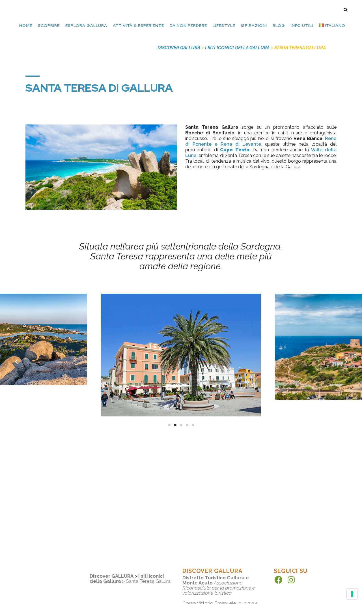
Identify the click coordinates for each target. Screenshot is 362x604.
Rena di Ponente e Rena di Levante (261, 141)
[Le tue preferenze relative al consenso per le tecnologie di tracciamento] (352, 594)
